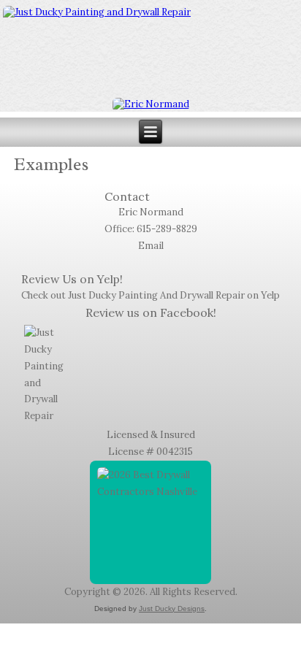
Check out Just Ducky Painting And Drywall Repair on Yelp (150, 295)
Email (151, 245)
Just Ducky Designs (172, 608)
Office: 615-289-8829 (150, 229)
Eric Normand (150, 212)
